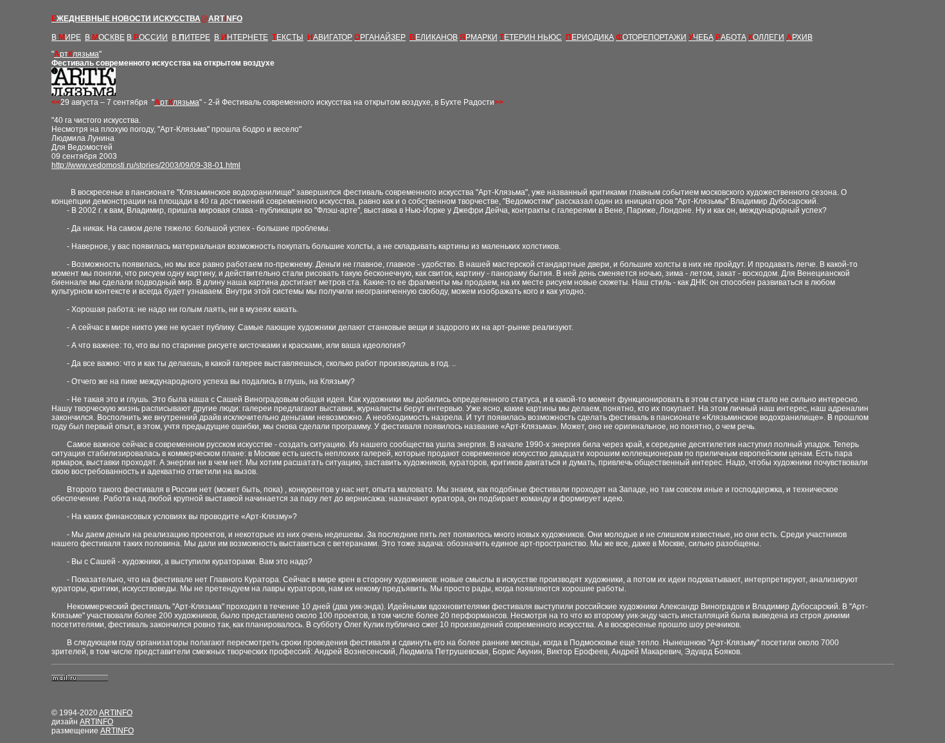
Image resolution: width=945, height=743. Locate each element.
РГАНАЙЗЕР (380, 37)
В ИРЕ (66, 37)
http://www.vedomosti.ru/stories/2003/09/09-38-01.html (145, 165)
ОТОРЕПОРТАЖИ (651, 37)
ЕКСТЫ (287, 37)
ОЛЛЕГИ (766, 37)
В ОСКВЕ (105, 37)
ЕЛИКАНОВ (434, 37)
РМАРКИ (479, 37)
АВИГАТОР (329, 37)
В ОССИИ (147, 37)
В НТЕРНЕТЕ (241, 37)
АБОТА (731, 37)
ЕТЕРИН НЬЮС (531, 37)
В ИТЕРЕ (191, 37)
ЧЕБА (701, 37)
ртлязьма (76, 54)
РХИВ (799, 37)
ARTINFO (115, 712)
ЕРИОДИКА (590, 37)
